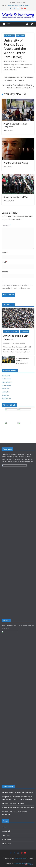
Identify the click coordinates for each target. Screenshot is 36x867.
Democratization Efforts (11, 331)
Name (5, 252)
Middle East (6, 835)
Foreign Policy (25, 331)
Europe (4, 827)
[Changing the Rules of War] (18, 175)
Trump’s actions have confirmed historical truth (18, 807)
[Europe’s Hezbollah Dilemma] (8, 361)
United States (6, 839)
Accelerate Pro (6, 385)
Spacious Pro (6, 375)
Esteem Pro (5, 389)
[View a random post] (32, 24)
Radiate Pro (5, 392)
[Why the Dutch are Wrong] (18, 139)
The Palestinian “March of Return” (13, 803)
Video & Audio (20, 35)
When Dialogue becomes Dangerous (15, 125)
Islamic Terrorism (9, 35)
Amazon (6, 628)
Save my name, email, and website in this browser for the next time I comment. (17, 286)
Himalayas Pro (6, 398)
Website (5, 272)
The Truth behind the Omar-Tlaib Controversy (17, 792)
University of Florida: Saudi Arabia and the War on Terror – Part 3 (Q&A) (17, 86)
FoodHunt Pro (6, 379)
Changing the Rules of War (16, 197)
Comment (6, 225)
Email (4, 262)
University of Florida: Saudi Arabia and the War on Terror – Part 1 (18, 78)
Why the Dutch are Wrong (16, 163)
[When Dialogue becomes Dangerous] (18, 100)
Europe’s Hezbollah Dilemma (22, 359)
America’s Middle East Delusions (15, 337)
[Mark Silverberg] (4, 24)
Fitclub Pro (5, 395)
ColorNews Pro (6, 382)
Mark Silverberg (20, 61)
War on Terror (6, 843)
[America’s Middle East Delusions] (18, 318)
